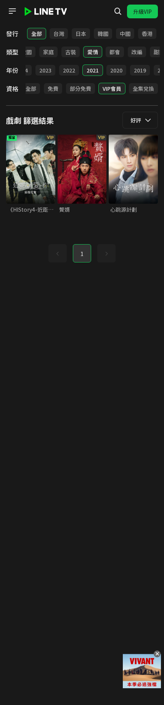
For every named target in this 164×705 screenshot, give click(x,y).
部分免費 (80, 88)
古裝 (70, 52)
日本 (81, 33)
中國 (125, 33)
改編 (137, 52)
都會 (114, 52)
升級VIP (142, 11)
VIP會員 (112, 88)
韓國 (103, 33)
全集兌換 (143, 88)
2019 (140, 70)
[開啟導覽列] (12, 11)
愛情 (92, 52)
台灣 (58, 33)
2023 (45, 70)
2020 (116, 70)
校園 (26, 52)
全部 (36, 33)
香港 (147, 33)
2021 (93, 70)
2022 (69, 70)
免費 (53, 88)
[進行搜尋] (117, 11)
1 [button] (82, 254)
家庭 (48, 52)
